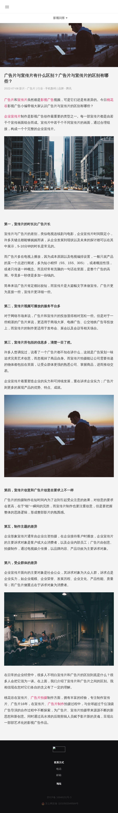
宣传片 (22, 100)
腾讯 (69, 88)
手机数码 (51, 88)
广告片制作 (56, 704)
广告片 (31, 88)
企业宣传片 (12, 116)
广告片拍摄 (39, 698)
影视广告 (47, 100)
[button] (58, 18)
